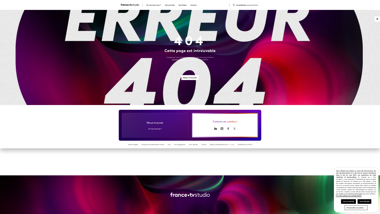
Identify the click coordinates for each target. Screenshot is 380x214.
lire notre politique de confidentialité (348, 196)
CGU (169, 144)
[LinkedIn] (215, 128)
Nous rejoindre (193, 144)
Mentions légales (133, 144)
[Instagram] (221, 128)
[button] (377, 19)
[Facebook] (228, 128)
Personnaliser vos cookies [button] (355, 208)
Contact (193, 5)
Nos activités (170, 5)
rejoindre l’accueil (178, 59)
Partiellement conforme (245, 144)
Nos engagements (179, 144)
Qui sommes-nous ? (153, 5)
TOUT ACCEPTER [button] (348, 201)
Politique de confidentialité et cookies (153, 144)
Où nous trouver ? (155, 129)
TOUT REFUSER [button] (364, 201)
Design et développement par (222, 144)
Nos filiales (182, 5)
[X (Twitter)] (234, 128)
